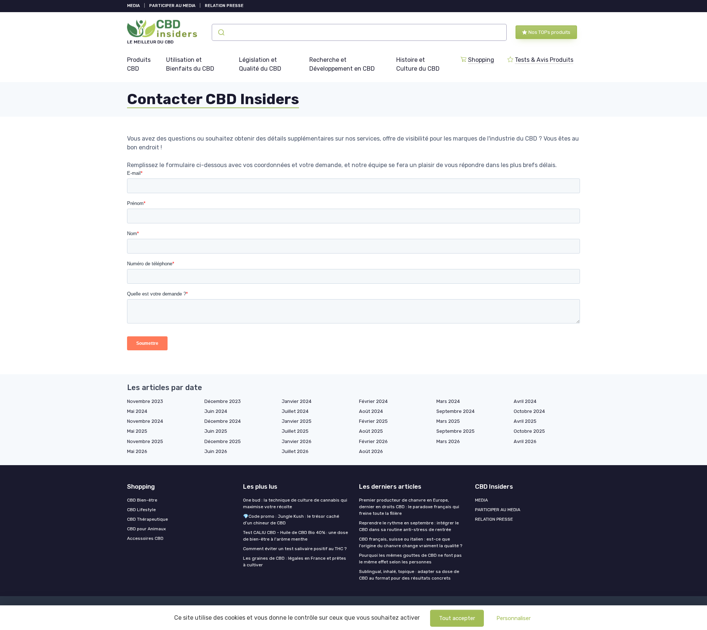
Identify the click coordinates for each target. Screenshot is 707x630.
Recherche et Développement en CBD (342, 64)
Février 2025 (373, 421)
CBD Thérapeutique (147, 519)
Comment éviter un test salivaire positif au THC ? (295, 548)
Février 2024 (373, 401)
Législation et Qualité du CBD (260, 64)
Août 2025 (371, 431)
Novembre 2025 (145, 441)
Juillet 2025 (295, 431)
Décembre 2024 (222, 421)
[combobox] (359, 32)
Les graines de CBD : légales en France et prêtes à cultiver (294, 561)
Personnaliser (513, 618)
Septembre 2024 (455, 411)
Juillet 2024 (295, 411)
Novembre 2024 (145, 421)
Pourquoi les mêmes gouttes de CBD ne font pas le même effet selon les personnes (410, 558)
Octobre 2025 (529, 431)
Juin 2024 (215, 411)
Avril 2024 (525, 401)
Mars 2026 (448, 441)
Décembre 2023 (222, 401)
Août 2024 (371, 411)
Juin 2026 (215, 451)
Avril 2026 (525, 441)
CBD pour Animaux (146, 528)
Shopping (481, 59)
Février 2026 (373, 441)
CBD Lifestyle (141, 509)
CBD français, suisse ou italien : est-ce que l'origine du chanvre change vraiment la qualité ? (410, 542)
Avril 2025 (525, 421)
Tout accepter (457, 618)
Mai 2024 (137, 411)
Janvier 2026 (297, 441)
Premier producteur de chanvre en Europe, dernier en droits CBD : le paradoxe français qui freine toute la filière (409, 507)
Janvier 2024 (297, 401)
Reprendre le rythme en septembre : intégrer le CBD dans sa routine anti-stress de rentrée (409, 526)
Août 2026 (371, 451)
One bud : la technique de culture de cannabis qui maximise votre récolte (295, 503)
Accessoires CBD (145, 538)
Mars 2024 (448, 401)
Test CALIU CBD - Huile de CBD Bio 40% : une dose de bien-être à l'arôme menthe (295, 536)
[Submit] (220, 32)
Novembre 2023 (145, 401)
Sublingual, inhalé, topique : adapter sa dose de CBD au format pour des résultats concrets (409, 575)
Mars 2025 (448, 421)
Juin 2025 (215, 431)
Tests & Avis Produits (544, 59)
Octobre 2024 (529, 411)
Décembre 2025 (222, 441)
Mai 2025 (137, 431)
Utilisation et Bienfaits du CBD (190, 64)
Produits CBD (139, 64)
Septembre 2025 (455, 431)
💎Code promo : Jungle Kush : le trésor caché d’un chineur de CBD (291, 519)
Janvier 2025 (297, 421)
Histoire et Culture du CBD (418, 64)
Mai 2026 (137, 451)
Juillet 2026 (295, 451)
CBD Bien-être (142, 500)
